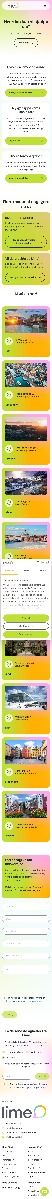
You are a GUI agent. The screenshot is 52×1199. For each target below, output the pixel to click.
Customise (24, 626)
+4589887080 (13, 83)
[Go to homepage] (12, 5)
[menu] (45, 6)
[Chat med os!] (44, 1191)
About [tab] (43, 570)
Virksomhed (34, 1182)
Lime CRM (7, 1147)
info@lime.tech (37, 80)
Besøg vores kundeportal (20, 92)
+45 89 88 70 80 (14, 1123)
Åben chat (23, 42)
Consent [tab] (9, 570)
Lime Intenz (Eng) (11, 1187)
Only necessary (26, 634)
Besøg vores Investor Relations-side (23, 242)
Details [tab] (26, 570)
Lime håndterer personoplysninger (24, 1001)
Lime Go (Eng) (35, 1147)
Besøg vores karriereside (23, 277)
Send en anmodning (18, 178)
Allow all (26, 618)
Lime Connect (9, 1182)
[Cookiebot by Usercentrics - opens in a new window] (37, 563)
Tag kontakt (14, 140)
